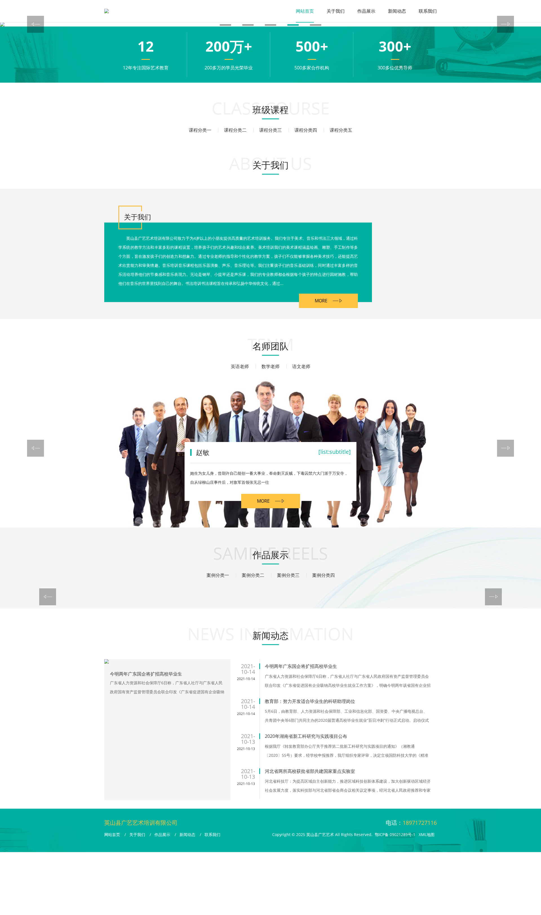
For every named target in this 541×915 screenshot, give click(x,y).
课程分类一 (200, 130)
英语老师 (240, 366)
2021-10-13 (246, 748)
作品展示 (366, 11)
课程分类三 (270, 130)
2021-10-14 (246, 678)
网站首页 (305, 11)
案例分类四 (323, 575)
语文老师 (301, 366)
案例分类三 (288, 575)
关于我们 (336, 11)
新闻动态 (397, 11)
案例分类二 (253, 575)
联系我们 (428, 11)
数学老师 (270, 366)
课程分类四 (305, 130)
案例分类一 (218, 575)
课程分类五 (341, 130)
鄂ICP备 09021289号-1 (395, 834)
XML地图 (426, 834)
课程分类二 (235, 130)
